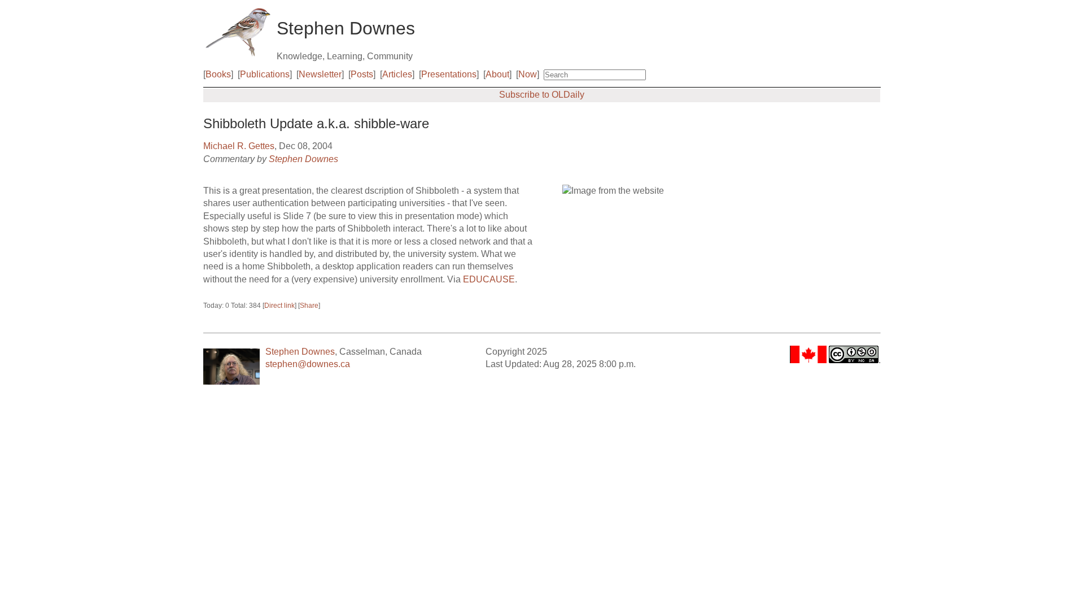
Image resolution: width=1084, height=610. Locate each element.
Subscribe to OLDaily (541, 94)
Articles (397, 74)
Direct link (279, 306)
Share (309, 306)
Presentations (449, 74)
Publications (265, 74)
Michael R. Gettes (238, 146)
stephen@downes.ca (307, 364)
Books (218, 74)
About (497, 74)
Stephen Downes (303, 159)
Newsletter (320, 74)
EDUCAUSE (489, 279)
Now (527, 74)
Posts (362, 74)
